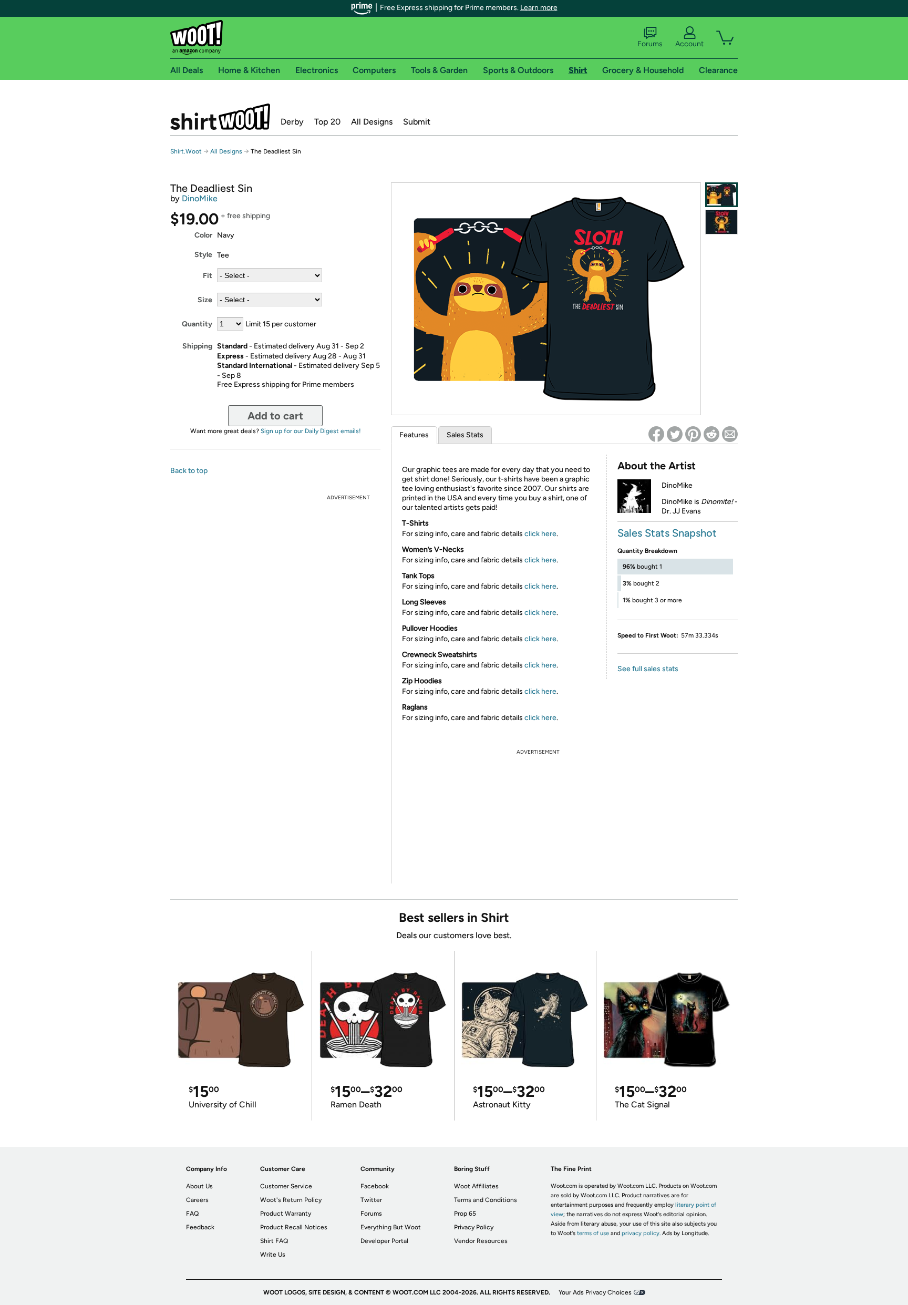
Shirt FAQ (274, 1241)
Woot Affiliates (476, 1186)
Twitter (371, 1200)
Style (203, 254)
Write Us (272, 1254)
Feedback (200, 1227)
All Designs (372, 122)
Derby (292, 122)
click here (540, 533)
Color (203, 235)
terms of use (593, 1233)
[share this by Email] (730, 434)
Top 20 (327, 122)
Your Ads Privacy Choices (595, 1292)
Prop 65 (465, 1213)
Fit (207, 275)
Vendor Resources (481, 1241)
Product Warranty (285, 1213)
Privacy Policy (473, 1227)
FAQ (192, 1213)
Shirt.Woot (220, 117)
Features (414, 434)
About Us (199, 1186)
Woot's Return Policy (291, 1200)
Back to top (189, 470)
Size (205, 299)
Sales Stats (465, 434)
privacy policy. (641, 1233)
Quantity (197, 324)
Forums (650, 43)
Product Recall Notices (293, 1227)
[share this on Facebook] (656, 434)
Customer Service (286, 1186)
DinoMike (200, 198)
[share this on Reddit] (711, 434)
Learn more (539, 7)
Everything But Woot (390, 1227)
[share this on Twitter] (675, 434)
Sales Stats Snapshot (667, 533)
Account (689, 43)
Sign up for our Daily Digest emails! (311, 431)
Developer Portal (384, 1241)
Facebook (374, 1186)
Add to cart (275, 415)
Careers (197, 1200)
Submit (416, 122)
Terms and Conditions (485, 1200)
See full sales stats (647, 668)
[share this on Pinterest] (693, 434)
